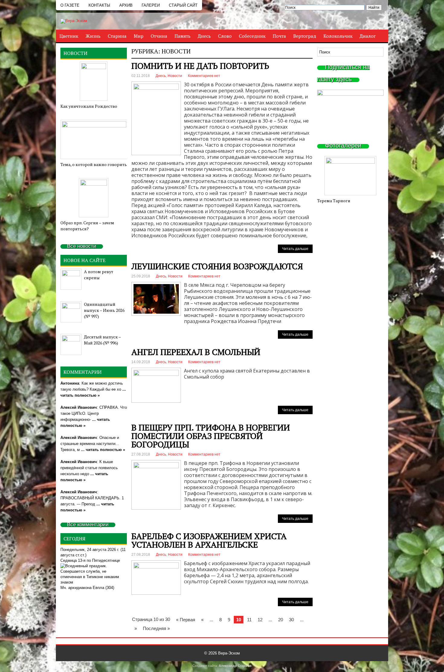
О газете (69, 5)
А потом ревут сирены (98, 274)
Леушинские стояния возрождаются (217, 266)
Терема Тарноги (333, 200)
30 (291, 619)
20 (280, 619)
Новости (175, 76)
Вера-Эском (229, 653)
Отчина (159, 36)
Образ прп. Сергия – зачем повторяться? (87, 226)
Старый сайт (183, 5)
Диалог (368, 36)
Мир (138, 36)
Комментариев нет (204, 76)
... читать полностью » (103, 449)
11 (249, 619)
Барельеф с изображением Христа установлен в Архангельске (209, 540)
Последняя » (156, 628)
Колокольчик (337, 36)
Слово (225, 36)
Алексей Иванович (78, 407)
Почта (279, 36)
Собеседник (252, 36)
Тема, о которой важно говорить (93, 164)
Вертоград (304, 36)
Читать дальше (295, 249)
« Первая (185, 619)
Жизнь (93, 36)
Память (183, 36)
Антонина (69, 383)
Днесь (204, 36)
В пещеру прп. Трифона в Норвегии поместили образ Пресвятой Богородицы (210, 436)
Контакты (99, 5)
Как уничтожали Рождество (88, 106)
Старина (117, 36)
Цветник (69, 36)
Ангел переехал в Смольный (195, 351)
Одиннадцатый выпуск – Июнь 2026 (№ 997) (104, 310)
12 (260, 619)
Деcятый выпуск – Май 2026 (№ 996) (102, 340)
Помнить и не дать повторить (200, 65)
